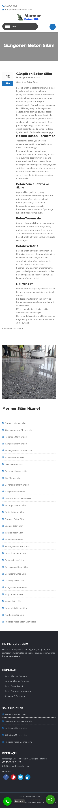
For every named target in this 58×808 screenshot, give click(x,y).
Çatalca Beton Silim (14, 532)
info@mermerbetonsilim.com (18, 9)
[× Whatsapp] (50, 799)
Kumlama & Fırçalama (15, 696)
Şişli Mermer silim (13, 478)
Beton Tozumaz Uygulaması (18, 691)
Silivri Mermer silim (14, 464)
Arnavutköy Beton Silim (16, 608)
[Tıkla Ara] (7, 801)
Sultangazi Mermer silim (16, 471)
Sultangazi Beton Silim (15, 505)
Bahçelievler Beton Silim (16, 587)
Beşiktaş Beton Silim (14, 560)
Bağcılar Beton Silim (14, 594)
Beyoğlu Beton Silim (14, 539)
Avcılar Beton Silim (13, 601)
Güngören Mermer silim (16, 443)
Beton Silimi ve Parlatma (16, 676)
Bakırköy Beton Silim (14, 580)
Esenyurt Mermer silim (15, 423)
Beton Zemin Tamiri (14, 686)
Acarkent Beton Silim (14, 614)
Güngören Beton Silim (29, 77)
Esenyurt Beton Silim (14, 519)
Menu (14, 26)
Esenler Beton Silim (14, 525)
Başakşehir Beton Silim (15, 573)
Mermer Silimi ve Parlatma (17, 681)
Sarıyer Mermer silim (14, 457)
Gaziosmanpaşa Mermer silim (19, 430)
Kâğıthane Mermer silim (16, 436)
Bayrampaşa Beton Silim (16, 567)
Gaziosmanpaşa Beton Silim (18, 498)
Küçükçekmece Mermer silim (18, 450)
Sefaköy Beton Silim (14, 512)
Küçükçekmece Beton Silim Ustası (20, 621)
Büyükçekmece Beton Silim (17, 546)
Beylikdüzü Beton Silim (15, 553)
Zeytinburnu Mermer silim (17, 484)
